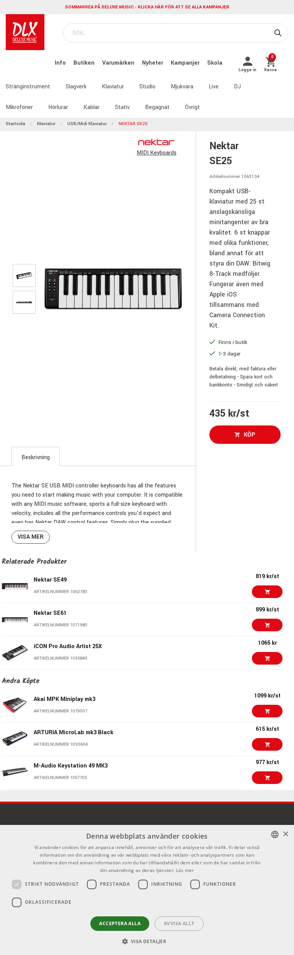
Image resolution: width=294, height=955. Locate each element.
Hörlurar (58, 107)
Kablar (91, 107)
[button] (147, 941)
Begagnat (157, 107)
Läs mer (185, 870)
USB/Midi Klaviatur (87, 123)
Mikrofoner (19, 107)
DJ (237, 87)
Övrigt (192, 107)
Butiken (85, 63)
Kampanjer (186, 63)
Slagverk (76, 87)
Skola (214, 63)
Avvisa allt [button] (179, 923)
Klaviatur (113, 87)
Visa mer (31, 537)
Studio (147, 87)
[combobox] (275, 834)
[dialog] (147, 890)
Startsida (15, 123)
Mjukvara (182, 87)
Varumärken (119, 63)
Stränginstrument (28, 87)
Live (214, 87)
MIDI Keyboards (156, 153)
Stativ (122, 107)
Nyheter (153, 63)
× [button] (285, 834)
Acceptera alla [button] (119, 923)
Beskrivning (35, 457)
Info (61, 63)
